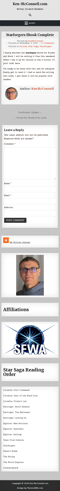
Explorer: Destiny (12, 434)
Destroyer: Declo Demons (16, 406)
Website (8, 207)
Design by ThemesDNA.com (30, 488)
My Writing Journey (20, 242)
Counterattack (10, 467)
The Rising (9, 456)
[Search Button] (30, 15)
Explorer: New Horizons (15, 423)
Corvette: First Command (16, 390)
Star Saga (33, 46)
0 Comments (48, 43)
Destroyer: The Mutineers (16, 412)
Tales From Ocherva (13, 440)
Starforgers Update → (30, 112)
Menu (32, 23)
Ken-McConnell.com (30, 4)
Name (7, 183)
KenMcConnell (35, 41)
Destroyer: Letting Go (14, 418)
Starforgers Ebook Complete (30, 35)
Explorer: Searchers (13, 429)
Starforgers (46, 46)
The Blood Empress (13, 462)
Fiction (23, 46)
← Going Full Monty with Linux (30, 117)
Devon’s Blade (10, 451)
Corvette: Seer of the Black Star (20, 395)
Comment (10, 144)
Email (7, 195)
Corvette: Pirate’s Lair (15, 401)
